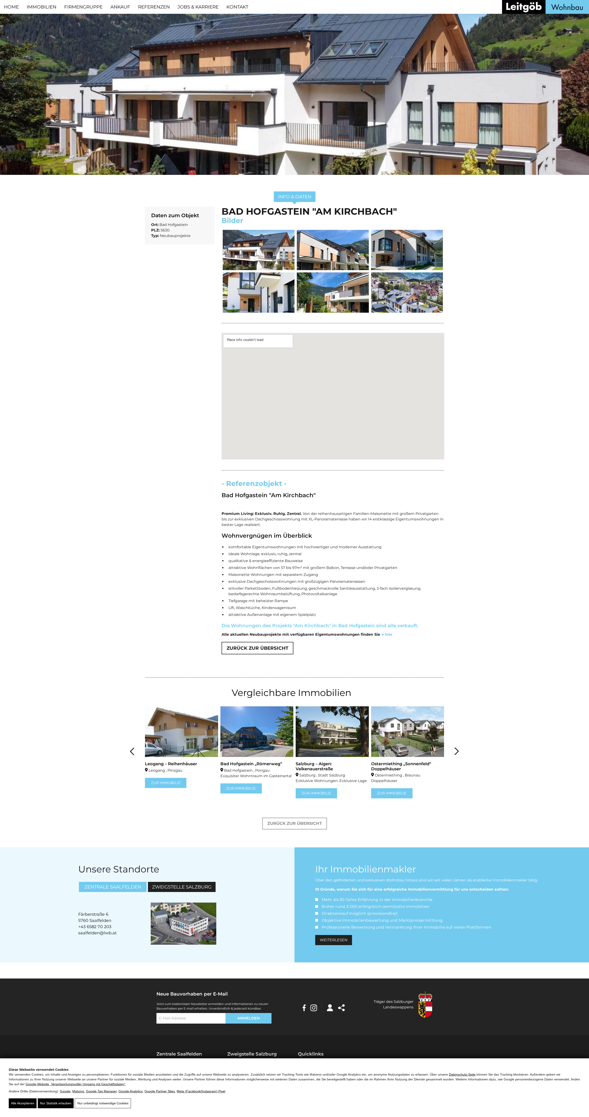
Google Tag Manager (101, 1091)
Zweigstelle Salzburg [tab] (181, 887)
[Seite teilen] (341, 1007)
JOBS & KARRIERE (198, 7)
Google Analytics (130, 1091)
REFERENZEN (154, 7)
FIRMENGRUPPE (83, 7)
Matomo (78, 1091)
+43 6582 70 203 (94, 926)
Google (65, 1091)
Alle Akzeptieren (22, 1103)
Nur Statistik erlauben (55, 1103)
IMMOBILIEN (41, 7)
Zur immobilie (166, 788)
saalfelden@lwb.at (97, 932)
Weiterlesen (333, 940)
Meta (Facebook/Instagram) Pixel (201, 1091)
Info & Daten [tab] (294, 196)
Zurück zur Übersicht (257, 648)
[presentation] (132, 750)
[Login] (329, 1007)
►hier (387, 634)
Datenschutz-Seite (462, 1074)
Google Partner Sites (159, 1091)
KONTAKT (237, 7)
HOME (11, 7)
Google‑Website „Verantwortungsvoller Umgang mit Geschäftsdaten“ (75, 1084)
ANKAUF (120, 7)
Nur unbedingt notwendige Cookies (102, 1103)
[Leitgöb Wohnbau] (545, 7)
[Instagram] (313, 1007)
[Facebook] (304, 1007)
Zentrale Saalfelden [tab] (112, 887)
